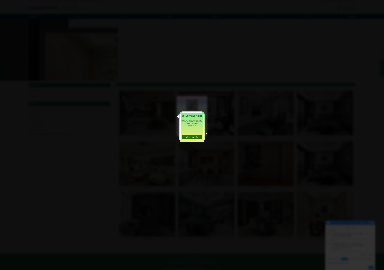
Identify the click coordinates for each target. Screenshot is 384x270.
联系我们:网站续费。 (192, 137)
